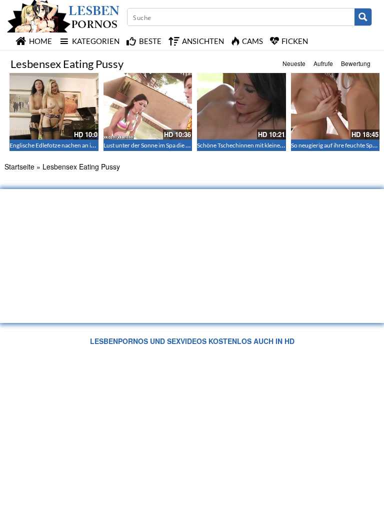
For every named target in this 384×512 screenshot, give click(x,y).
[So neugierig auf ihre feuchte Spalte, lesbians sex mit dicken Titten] (335, 106)
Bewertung (355, 63)
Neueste (294, 63)
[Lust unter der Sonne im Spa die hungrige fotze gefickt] (148, 106)
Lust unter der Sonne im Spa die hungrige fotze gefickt (173, 145)
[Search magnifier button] (363, 17)
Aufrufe (323, 63)
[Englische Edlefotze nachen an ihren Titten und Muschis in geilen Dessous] (54, 106)
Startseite (19, 167)
